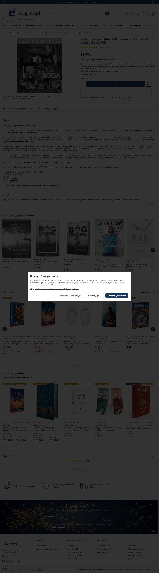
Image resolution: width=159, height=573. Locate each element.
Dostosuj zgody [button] (94, 295)
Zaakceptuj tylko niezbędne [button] (70, 295)
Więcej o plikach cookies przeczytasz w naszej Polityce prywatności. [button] (54, 289)
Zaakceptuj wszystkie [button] (117, 295)
